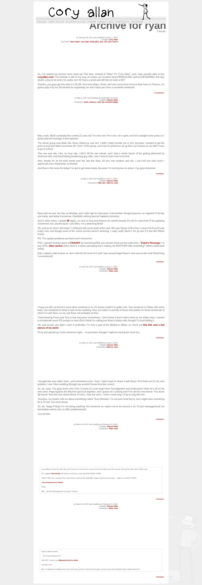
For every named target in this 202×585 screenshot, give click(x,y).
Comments (159, 93)
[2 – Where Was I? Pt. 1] (101, 69)
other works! (56, 246)
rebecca (92, 102)
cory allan (101, 12)
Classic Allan (75, 22)
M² (68, 220)
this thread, (55, 473)
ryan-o (115, 42)
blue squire (75, 42)
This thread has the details (52, 482)
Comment (160, 173)
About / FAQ (105, 22)
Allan (100, 183)
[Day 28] (101, 462)
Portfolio (122, 22)
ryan (109, 42)
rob (105, 42)
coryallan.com (45, 77)
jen (104, 183)
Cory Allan (56, 22)
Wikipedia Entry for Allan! (68, 560)
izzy (101, 42)
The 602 (41, 22)
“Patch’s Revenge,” (151, 243)
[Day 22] (101, 544)
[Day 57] (101, 302)
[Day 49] (101, 377)
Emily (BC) (94, 42)
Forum (91, 22)
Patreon (137, 22)
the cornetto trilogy (110, 102)
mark (86, 102)
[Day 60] (101, 209)
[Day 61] (101, 131)
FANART (75, 243)
